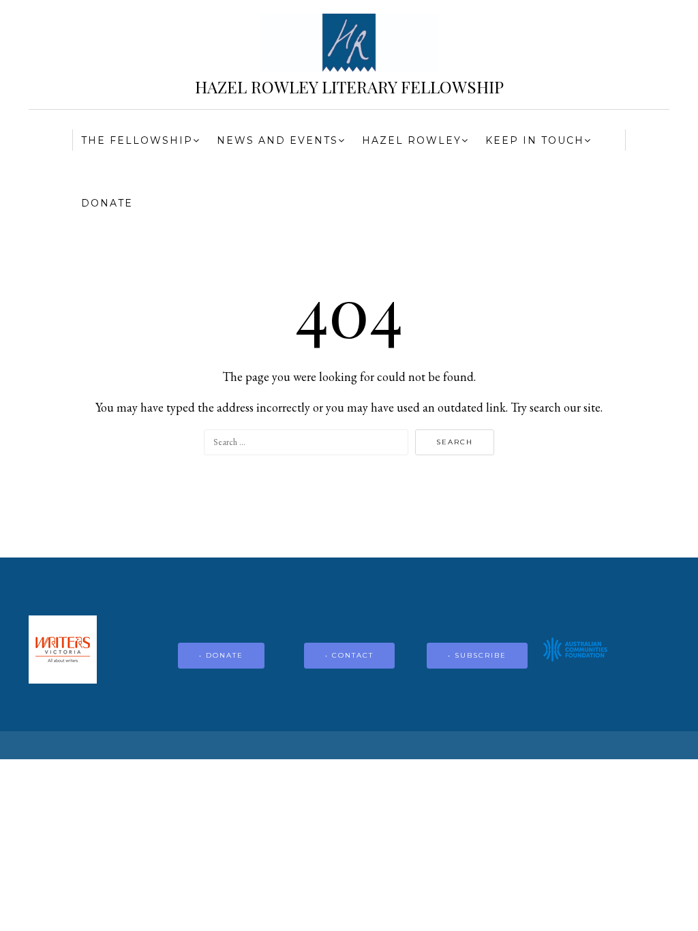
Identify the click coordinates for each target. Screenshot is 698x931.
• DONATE (221, 655)
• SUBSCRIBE (477, 655)
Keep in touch (534, 140)
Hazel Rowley (411, 140)
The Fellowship (137, 140)
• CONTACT (349, 655)
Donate (107, 203)
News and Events (277, 140)
